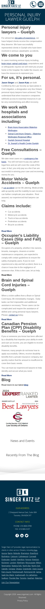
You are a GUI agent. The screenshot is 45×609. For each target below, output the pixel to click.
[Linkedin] (22, 535)
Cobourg (14, 556)
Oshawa (11, 569)
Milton (38, 562)
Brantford (34, 553)
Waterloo (38, 578)
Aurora (4, 553)
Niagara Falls (17, 565)
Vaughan (30, 578)
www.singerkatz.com (25, 594)
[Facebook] (17, 535)
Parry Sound (6, 572)
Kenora (28, 559)
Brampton (25, 553)
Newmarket (6, 565)
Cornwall (32, 556)
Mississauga (30, 562)
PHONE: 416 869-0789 (23, 526)
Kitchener (5, 562)
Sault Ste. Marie (8, 575)
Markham (21, 562)
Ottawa (19, 569)
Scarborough (20, 575)
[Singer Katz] (11, 4)
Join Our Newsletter (11, 582)
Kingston (35, 559)
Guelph (13, 559)
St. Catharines (31, 575)
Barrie (10, 553)
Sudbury (5, 578)
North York (36, 565)
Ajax (35, 550)
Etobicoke (6, 559)
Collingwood (23, 556)
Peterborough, (18, 572)
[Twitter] (26, 535)
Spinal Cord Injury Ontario (19, 134)
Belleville (16, 553)
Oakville (5, 569)
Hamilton (20, 559)
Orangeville (27, 569)
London (13, 562)
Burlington (6, 556)
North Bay (27, 565)
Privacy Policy (22, 600)
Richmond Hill (29, 572)
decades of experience (25, 38)
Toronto (23, 578)
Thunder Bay (14, 578)
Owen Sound (37, 569)
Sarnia (38, 572)
